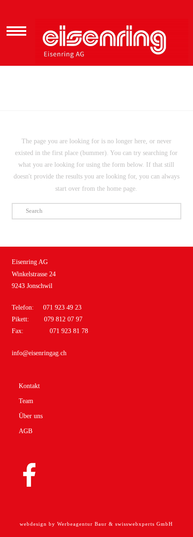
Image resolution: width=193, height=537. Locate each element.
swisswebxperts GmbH (144, 524)
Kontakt (29, 386)
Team (26, 401)
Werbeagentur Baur (82, 524)
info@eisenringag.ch (39, 353)
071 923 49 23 (62, 307)
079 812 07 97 (62, 319)
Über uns (31, 416)
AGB (25, 431)
